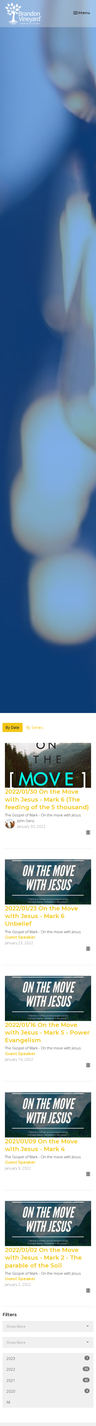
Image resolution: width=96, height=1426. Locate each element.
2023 (47, 1358)
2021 (47, 1380)
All (8, 1402)
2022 (47, 1369)
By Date (12, 727)
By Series (34, 727)
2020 (47, 1391)
